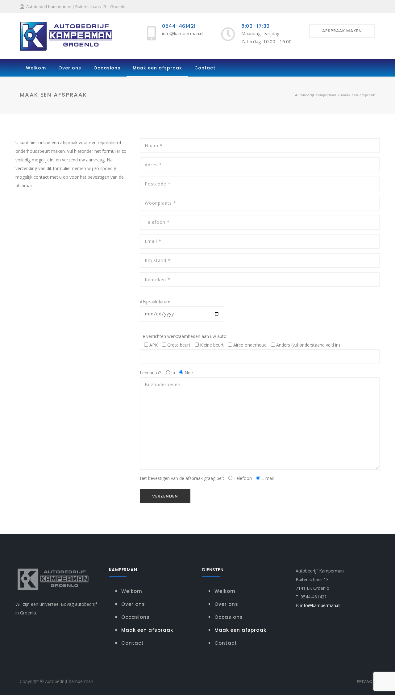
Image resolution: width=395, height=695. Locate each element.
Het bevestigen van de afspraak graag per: (207, 478)
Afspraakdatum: (155, 302)
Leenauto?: (166, 373)
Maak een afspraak (157, 68)
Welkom (36, 68)
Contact (204, 68)
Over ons (69, 68)
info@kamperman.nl (320, 605)
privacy (366, 682)
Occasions (107, 68)
